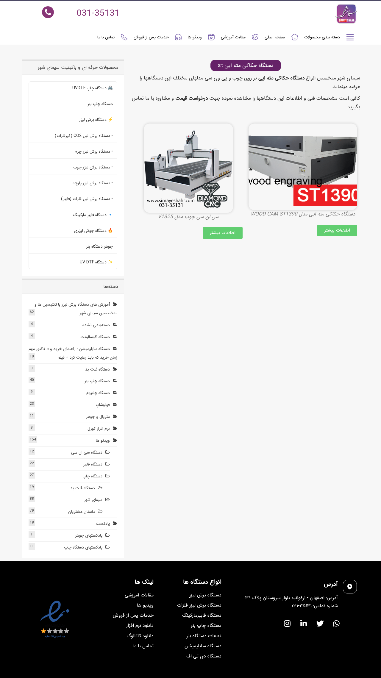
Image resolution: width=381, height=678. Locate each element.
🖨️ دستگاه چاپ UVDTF (92, 88)
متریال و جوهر (98, 416)
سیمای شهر (93, 499)
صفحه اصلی (275, 37)
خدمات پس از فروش (151, 37)
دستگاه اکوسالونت (95, 337)
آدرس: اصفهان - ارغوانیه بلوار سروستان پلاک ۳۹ (291, 598)
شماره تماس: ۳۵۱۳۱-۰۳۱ (315, 606)
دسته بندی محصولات (322, 37)
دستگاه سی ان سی (86, 452)
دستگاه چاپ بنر (100, 104)
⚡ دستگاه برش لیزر (96, 119)
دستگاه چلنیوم (98, 393)
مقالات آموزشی (233, 37)
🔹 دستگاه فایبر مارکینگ (93, 215)
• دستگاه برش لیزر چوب (93, 167)
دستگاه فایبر (92, 464)
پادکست (103, 523)
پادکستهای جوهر (88, 535)
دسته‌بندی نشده (96, 325)
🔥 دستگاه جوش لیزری (93, 230)
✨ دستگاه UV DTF (96, 262)
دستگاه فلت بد (97, 369)
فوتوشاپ (103, 405)
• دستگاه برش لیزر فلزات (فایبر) (87, 199)
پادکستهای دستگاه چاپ (83, 547)
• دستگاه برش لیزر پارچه (93, 183)
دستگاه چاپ (92, 476)
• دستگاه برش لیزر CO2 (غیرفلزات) (84, 135)
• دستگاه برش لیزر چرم (94, 151)
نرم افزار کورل (99, 428)
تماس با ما (106, 37)
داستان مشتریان (81, 511)
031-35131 (98, 14)
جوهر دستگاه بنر (99, 246)
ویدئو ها (195, 37)
